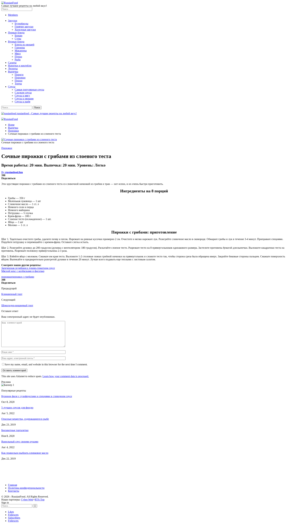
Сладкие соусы (23, 92)
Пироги (19, 74)
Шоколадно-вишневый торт (17, 305)
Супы (18, 38)
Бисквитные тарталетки (14, 430)
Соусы (11, 86)
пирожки (6, 276)
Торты (18, 83)
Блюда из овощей (24, 44)
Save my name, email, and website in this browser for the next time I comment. (46, 364)
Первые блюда (16, 32)
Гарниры (20, 47)
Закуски (12, 20)
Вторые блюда (16, 41)
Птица (18, 56)
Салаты (12, 62)
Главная (12, 485)
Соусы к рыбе (22, 101)
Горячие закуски (24, 26)
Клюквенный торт (11, 294)
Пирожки (20, 77)
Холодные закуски (25, 29)
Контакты (13, 491)
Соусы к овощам (24, 98)
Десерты (13, 68)
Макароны (21, 50)
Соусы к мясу (22, 95)
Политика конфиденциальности (26, 487)
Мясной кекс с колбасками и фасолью (22, 271)
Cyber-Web (27, 499)
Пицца (18, 80)
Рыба (17, 59)
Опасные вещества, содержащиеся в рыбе (25, 419)
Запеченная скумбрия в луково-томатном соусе (28, 268)
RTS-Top (39, 499)
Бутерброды (21, 23)
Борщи (18, 35)
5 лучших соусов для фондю (17, 407)
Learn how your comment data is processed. (65, 376)
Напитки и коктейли (20, 65)
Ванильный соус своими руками (19, 441)
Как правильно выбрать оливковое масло (24, 453)
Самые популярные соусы (29, 89)
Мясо (18, 53)
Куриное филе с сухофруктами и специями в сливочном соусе (36, 396)
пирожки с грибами (23, 276)
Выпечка (13, 71)
